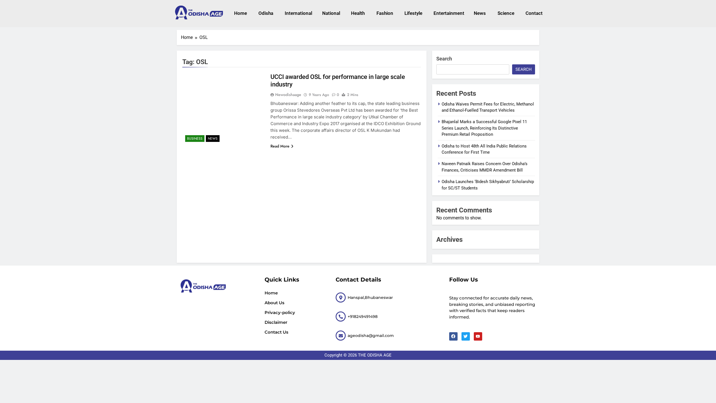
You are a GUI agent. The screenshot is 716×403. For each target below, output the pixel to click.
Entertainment (448, 13)
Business (194, 138)
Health (358, 13)
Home (240, 13)
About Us (274, 302)
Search (444, 59)
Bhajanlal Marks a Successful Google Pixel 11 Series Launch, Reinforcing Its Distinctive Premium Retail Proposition (484, 128)
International (298, 13)
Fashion (384, 13)
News (480, 13)
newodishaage (288, 94)
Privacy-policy (280, 312)
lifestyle (413, 13)
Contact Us (276, 332)
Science (506, 13)
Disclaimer (276, 322)
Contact (534, 13)
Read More (279, 146)
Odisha (265, 13)
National (331, 13)
